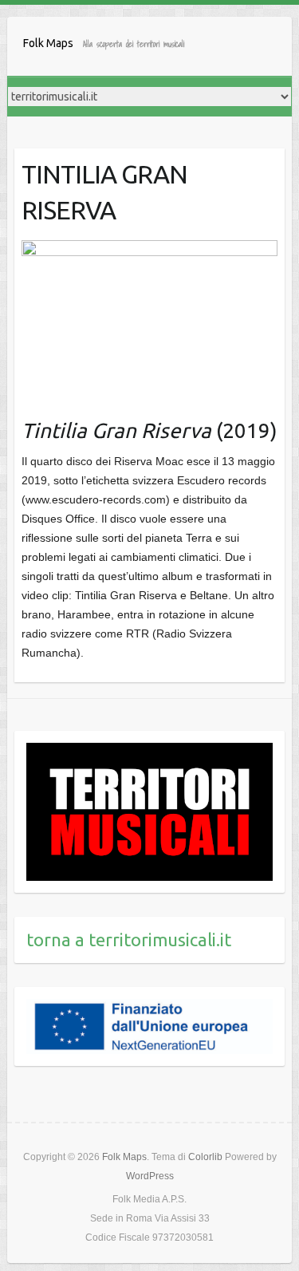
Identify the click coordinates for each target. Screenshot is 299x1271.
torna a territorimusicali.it (128, 939)
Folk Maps (48, 43)
